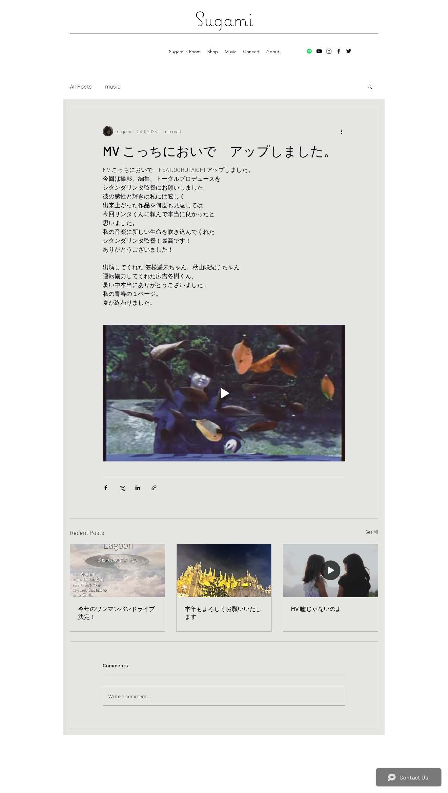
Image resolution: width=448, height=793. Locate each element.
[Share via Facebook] (106, 488)
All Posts (81, 86)
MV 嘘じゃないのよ (316, 608)
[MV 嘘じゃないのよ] (330, 570)
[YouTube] (319, 51)
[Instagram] (329, 51)
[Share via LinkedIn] (138, 488)
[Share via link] (154, 488)
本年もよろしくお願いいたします (223, 612)
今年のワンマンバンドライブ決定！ (116, 612)
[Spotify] (309, 51)
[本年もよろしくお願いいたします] (224, 570)
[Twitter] (348, 51)
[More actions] (341, 131)
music (112, 86)
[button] (370, 86)
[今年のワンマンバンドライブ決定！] (117, 570)
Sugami (224, 19)
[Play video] (224, 393)
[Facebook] (339, 51)
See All (371, 532)
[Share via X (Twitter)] (122, 488)
